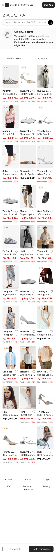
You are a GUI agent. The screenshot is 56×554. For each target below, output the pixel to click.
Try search (15, 549)
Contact (9, 479)
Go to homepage (41, 549)
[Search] (50, 22)
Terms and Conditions (28, 488)
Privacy (47, 486)
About (28, 479)
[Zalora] (28, 15)
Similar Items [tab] (14, 58)
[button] (28, 5)
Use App (48, 5)
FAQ (9, 486)
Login (46, 479)
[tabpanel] (28, 264)
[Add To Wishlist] (16, 90)
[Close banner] (2, 5)
